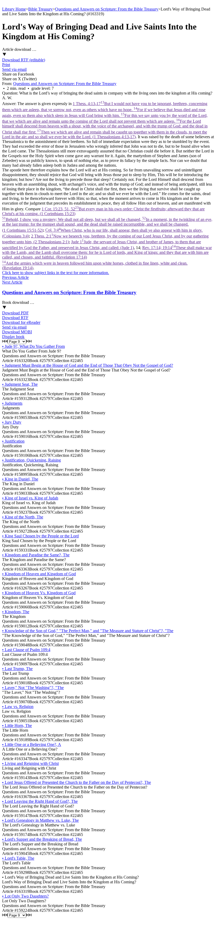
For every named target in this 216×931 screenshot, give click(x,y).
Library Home (14, 9)
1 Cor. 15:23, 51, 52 (107, 219)
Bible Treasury (40, 9)
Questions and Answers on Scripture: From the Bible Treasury (106, 9)
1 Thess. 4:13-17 (105, 120)
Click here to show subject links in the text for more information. (55, 272)
